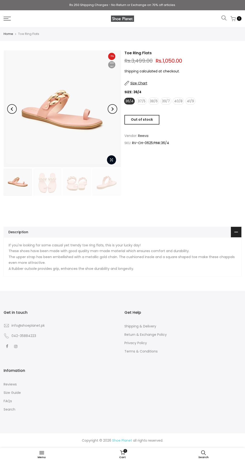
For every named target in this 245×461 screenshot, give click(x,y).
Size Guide (12, 392)
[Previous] (12, 109)
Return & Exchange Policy (145, 334)
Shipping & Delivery (140, 326)
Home (8, 34)
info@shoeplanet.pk (28, 325)
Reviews (10, 384)
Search (9, 409)
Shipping (131, 71)
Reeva (143, 135)
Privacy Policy (135, 343)
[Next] (112, 109)
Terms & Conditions (141, 351)
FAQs (8, 401)
